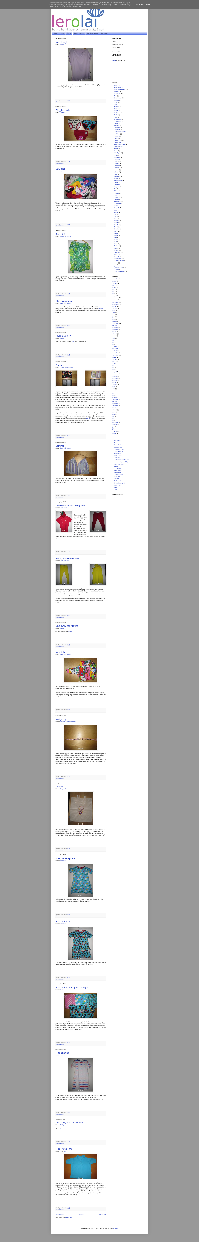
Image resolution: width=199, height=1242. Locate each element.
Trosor (116, 239)
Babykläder (117, 94)
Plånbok (59, 365)
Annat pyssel (117, 87)
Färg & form (117, 453)
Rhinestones (117, 201)
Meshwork (117, 168)
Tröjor (65, 507)
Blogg (56, 33)
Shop (62, 33)
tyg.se (115, 487)
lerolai (114, 60)
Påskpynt (116, 195)
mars (113, 285)
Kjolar (115, 151)
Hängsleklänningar (119, 144)
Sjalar (115, 210)
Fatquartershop (118, 451)
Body (115, 104)
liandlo (116, 466)
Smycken (62, 721)
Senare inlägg (60, 1214)
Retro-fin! (60, 234)
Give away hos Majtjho (66, 626)
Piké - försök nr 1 (63, 1149)
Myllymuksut (117, 472)
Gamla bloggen (79, 33)
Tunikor (62, 44)
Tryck (115, 242)
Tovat (115, 237)
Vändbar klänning (119, 260)
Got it (148, 4)
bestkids (101, 308)
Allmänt (116, 85)
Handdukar (117, 129)
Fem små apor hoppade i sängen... (72, 987)
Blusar (116, 102)
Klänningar (66, 560)
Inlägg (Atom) (69, 1217)
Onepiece (117, 187)
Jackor (116, 148)
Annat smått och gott (119, 89)
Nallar (115, 174)
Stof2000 (116, 479)
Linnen (116, 161)
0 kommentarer (60, 101)
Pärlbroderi (117, 197)
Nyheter (116, 178)
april (113, 287)
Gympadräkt (117, 119)
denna (70, 631)
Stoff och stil (117, 481)
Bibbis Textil (117, 445)
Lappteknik (117, 159)
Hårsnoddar (117, 142)
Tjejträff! (59, 786)
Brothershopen (118, 447)
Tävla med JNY (63, 336)
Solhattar (116, 225)
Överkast (116, 269)
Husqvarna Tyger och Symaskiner (123, 462)
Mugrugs (116, 170)
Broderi (116, 106)
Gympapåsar (117, 121)
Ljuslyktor (116, 163)
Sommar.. (60, 446)
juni (113, 291)
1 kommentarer (60, 1209)
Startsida (81, 1214)
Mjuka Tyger (117, 470)
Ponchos (116, 193)
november (115, 302)
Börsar (116, 110)
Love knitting (117, 468)
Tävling (62, 338)
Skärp (115, 218)
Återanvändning (68, 236)
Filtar (115, 117)
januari (114, 281)
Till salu (116, 233)
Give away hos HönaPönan (69, 1122)
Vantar (116, 254)
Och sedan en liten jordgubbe (70, 505)
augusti (114, 296)
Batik (115, 96)
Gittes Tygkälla (118, 455)
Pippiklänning (62, 1053)
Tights (115, 231)
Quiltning (116, 199)
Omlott (116, 182)
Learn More (140, 4)
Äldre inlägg (102, 1214)
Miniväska (60, 652)
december (115, 279)
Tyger (69, 33)
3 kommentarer (60, 295)
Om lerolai (104, 33)
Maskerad (117, 165)
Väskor (116, 263)
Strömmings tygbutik (119, 483)
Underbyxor (63, 112)
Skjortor (116, 212)
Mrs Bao (88, 418)
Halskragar (117, 127)
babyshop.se (117, 440)
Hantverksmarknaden (120, 132)
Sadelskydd (117, 203)
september (115, 298)
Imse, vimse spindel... (66, 858)
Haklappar (117, 123)
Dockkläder (117, 113)
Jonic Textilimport (119, 464)
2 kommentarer (60, 437)
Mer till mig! (61, 42)
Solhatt (116, 222)
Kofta (115, 155)
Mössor (116, 172)
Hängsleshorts (118, 146)
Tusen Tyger (117, 485)
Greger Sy (117, 457)
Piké (61, 1151)
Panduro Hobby (118, 474)
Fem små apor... (63, 921)
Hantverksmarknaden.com (121, 460)
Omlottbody (117, 184)
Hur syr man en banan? (67, 558)
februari (114, 283)
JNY (73, 341)
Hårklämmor (117, 140)
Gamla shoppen (92, 33)
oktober (114, 300)
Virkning (116, 256)
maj (113, 289)
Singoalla (116, 208)
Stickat (116, 227)
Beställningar (117, 98)
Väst (115, 265)
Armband (116, 91)
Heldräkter (117, 134)
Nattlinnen (117, 176)
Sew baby (117, 476)
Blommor (116, 100)
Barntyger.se (117, 443)
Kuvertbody (117, 157)
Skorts (116, 216)
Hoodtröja (117, 136)
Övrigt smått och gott (65, 303)
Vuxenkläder (117, 258)
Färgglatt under (63, 110)
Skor (115, 214)
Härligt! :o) (60, 719)
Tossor (116, 235)
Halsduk (116, 125)
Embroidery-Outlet (119, 449)
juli (113, 293)
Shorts (116, 206)
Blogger (115, 1228)
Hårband (116, 138)
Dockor (116, 115)
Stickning (116, 229)
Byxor (61, 507)
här (60, 1128)
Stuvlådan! (60, 168)
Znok (115, 489)
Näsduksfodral (118, 180)
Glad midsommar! (64, 301)
